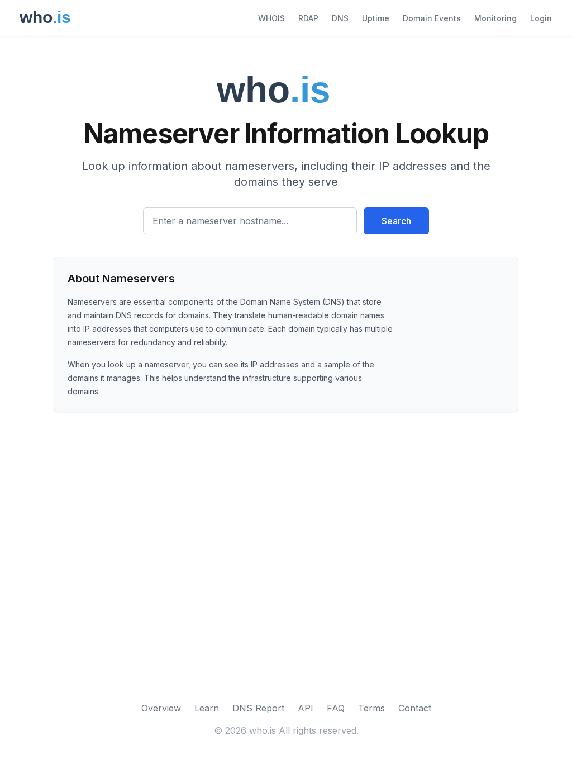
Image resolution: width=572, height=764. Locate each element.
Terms (371, 708)
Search (396, 221)
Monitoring (495, 18)
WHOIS (271, 18)
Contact (414, 708)
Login (541, 18)
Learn (206, 708)
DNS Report (258, 708)
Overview (161, 708)
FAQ (336, 708)
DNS (340, 18)
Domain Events (432, 18)
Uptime (375, 18)
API (305, 708)
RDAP (308, 18)
